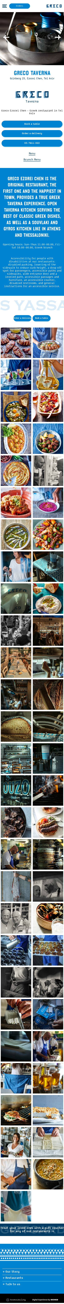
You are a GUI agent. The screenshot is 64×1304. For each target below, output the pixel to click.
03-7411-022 (32, 143)
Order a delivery (32, 133)
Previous (6, 37)
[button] (4, 6)
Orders (19, 6)
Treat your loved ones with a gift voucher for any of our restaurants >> (32, 1231)
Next (58, 37)
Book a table (32, 124)
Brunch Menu (32, 159)
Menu (32, 153)
